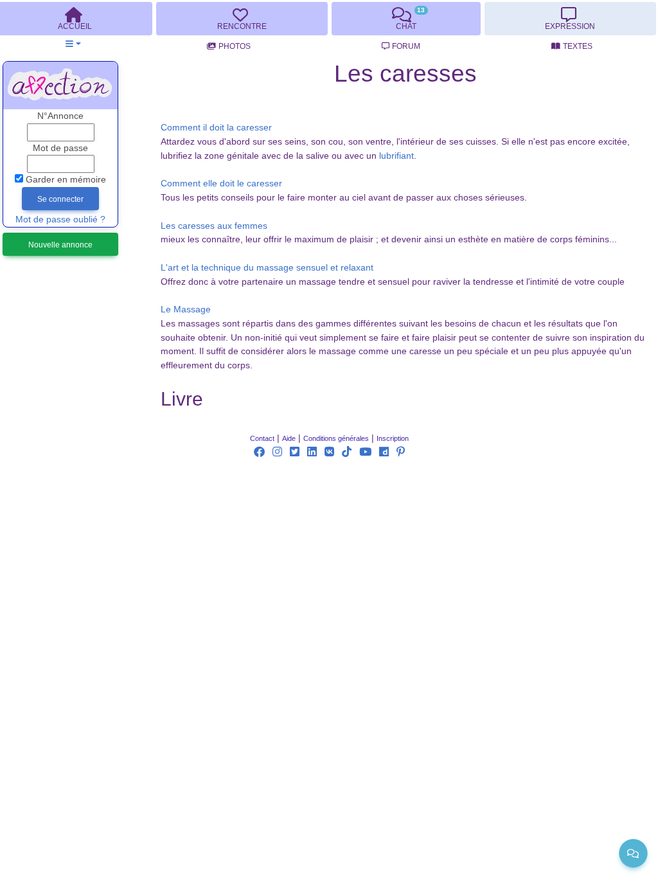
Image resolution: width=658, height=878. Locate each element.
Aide (289, 438)
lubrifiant (396, 156)
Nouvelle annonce (60, 244)
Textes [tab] (577, 46)
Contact (262, 438)
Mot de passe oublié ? (60, 219)
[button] (73, 44)
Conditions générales (336, 438)
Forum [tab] (406, 46)
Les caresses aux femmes (214, 226)
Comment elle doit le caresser (221, 183)
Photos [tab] (234, 46)
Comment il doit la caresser (216, 127)
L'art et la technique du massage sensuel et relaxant (267, 268)
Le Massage (186, 309)
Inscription (393, 438)
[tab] (241, 18)
